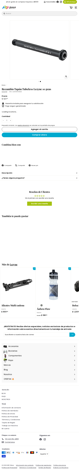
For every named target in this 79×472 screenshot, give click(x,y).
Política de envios (8, 414)
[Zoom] (66, 76)
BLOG (4, 393)
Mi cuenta (5, 429)
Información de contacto (11, 408)
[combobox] (39, 13)
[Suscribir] (72, 335)
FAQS (4, 396)
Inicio (4, 85)
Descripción (7, 173)
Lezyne (4, 92)
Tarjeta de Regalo (8, 423)
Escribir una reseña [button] (39, 203)
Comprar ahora (39, 135)
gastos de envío (23, 125)
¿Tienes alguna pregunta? (13, 178)
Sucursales (51, 2)
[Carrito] (71, 7)
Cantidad (6, 116)
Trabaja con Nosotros (10, 426)
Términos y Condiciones (11, 420)
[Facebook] (58, 2)
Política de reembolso (10, 411)
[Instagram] (61, 2)
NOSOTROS (6, 399)
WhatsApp (71, 2)
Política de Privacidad (10, 417)
